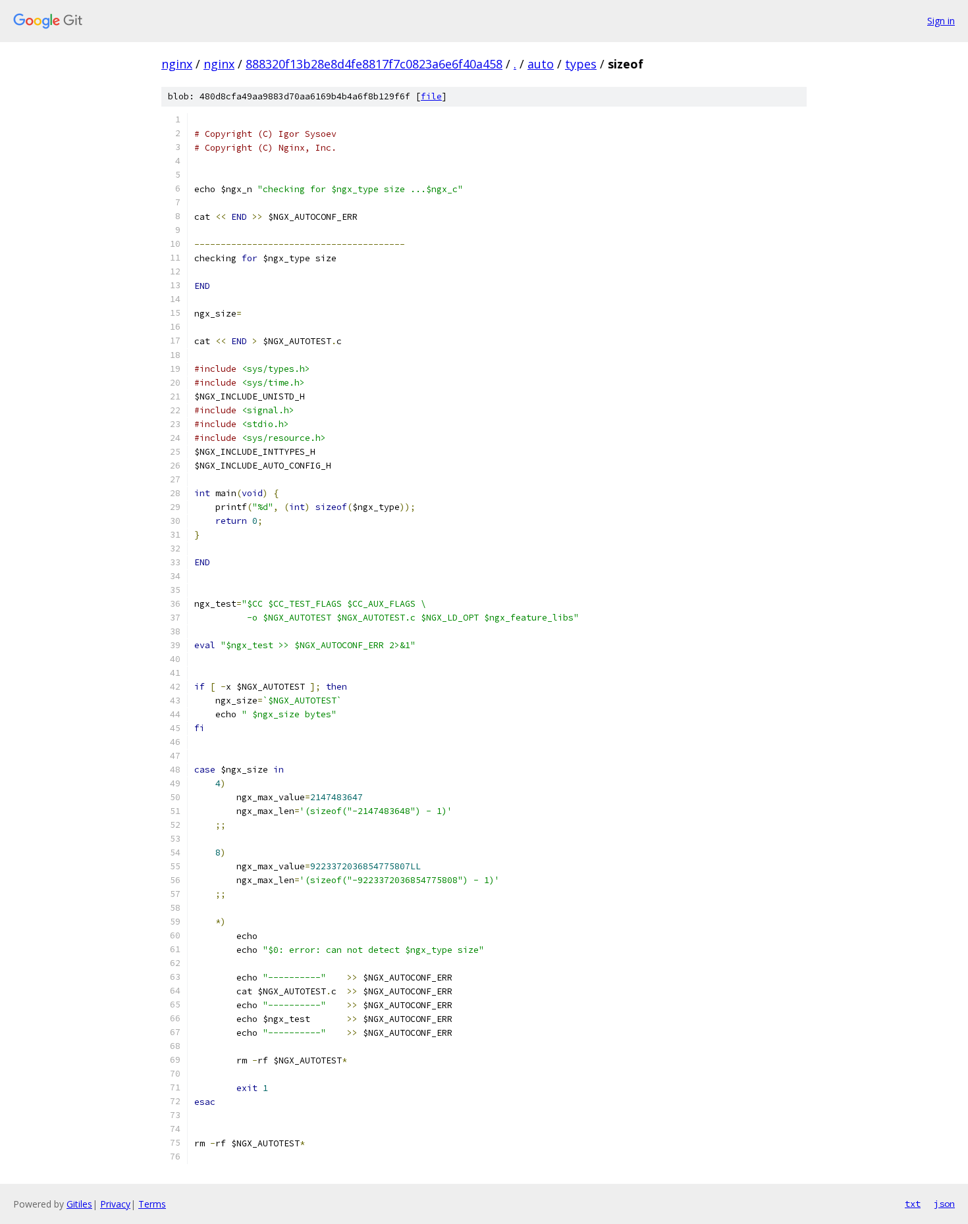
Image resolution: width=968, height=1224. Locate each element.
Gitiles (79, 1204)
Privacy (115, 1204)
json (944, 1204)
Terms (152, 1204)
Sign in (941, 20)
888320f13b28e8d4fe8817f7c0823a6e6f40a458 (374, 64)
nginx (176, 64)
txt (913, 1204)
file (431, 96)
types (581, 64)
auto (540, 64)
